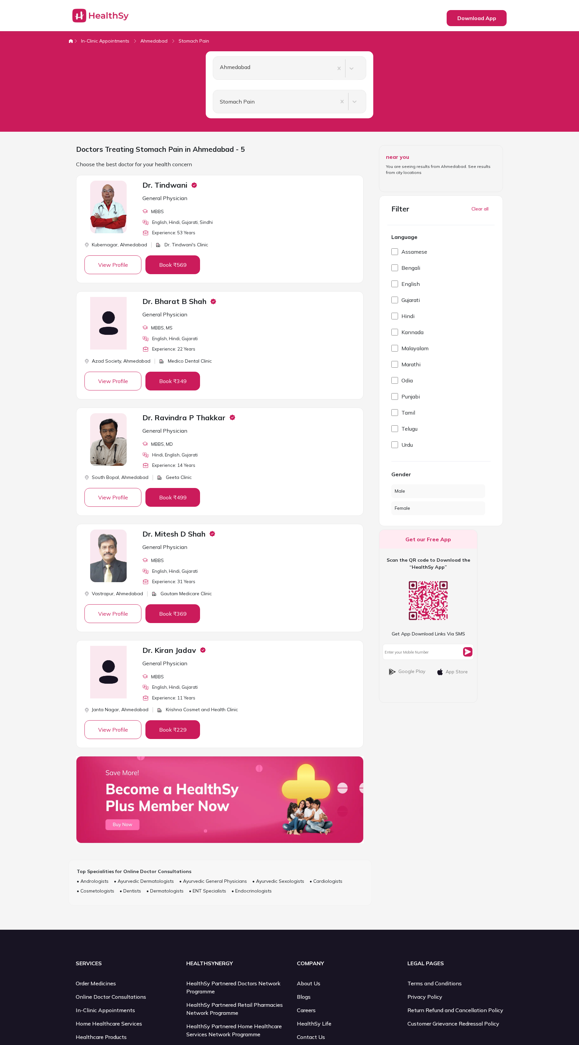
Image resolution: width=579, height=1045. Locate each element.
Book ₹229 (173, 729)
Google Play (411, 671)
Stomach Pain (194, 41)
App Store (457, 672)
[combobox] (217, 68)
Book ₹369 (173, 613)
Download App (476, 18)
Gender (401, 474)
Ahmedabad (154, 41)
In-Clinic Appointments (105, 41)
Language (404, 237)
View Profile (113, 264)
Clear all (480, 209)
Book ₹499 (173, 497)
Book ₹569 (173, 264)
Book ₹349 (173, 381)
